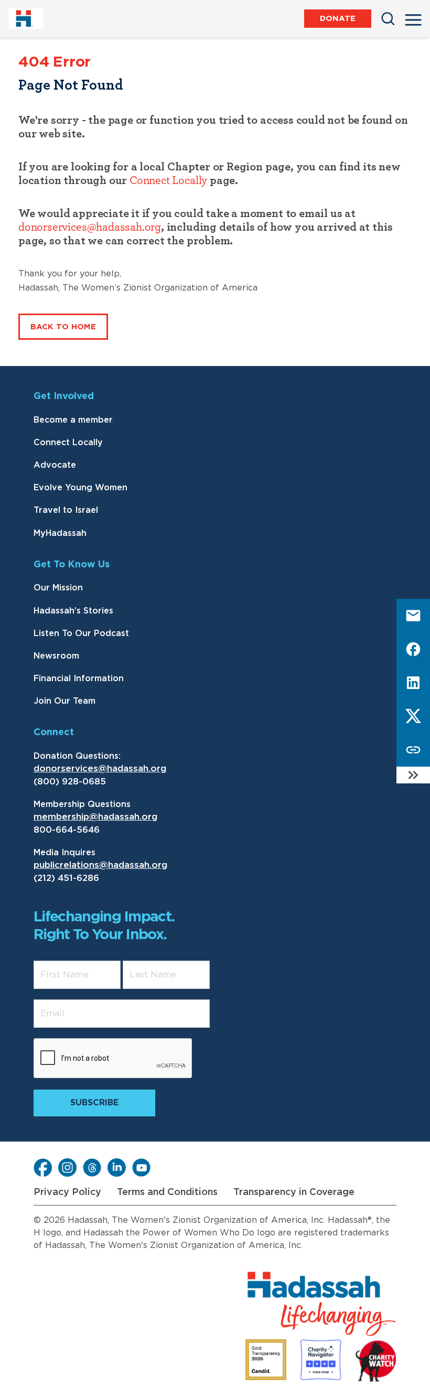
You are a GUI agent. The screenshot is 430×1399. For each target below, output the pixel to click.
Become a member (73, 420)
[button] (413, 17)
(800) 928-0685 (70, 781)
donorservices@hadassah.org (89, 227)
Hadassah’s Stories (73, 611)
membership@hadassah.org (95, 816)
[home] (28, 18)
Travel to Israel (66, 510)
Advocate (55, 465)
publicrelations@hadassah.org (100, 864)
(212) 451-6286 (66, 878)
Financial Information (79, 678)
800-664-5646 (67, 829)
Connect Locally (168, 180)
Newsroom (56, 656)
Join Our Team (64, 701)
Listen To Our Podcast (81, 633)
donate (338, 19)
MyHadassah (60, 533)
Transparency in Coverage (293, 1192)
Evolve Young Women (80, 487)
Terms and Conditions (167, 1192)
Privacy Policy (67, 1192)
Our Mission (58, 588)
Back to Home (63, 327)
